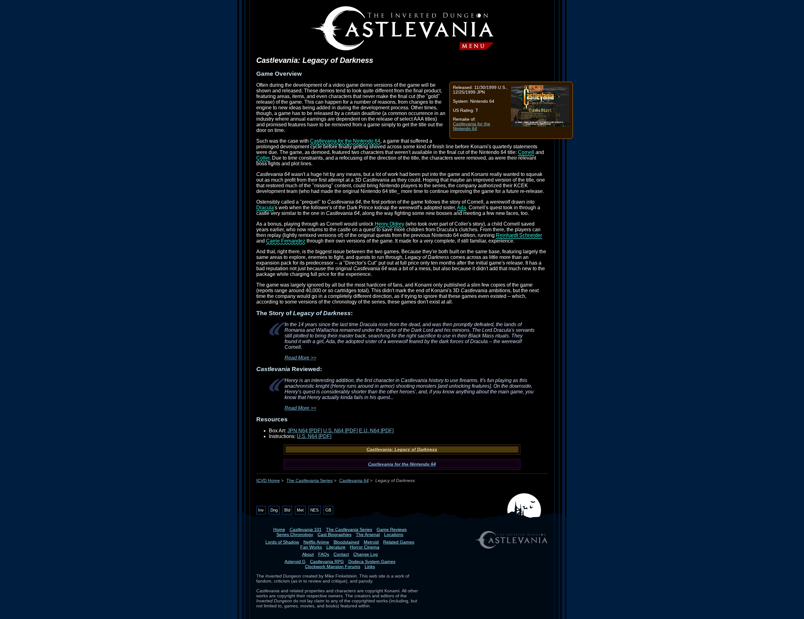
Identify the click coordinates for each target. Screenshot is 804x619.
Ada (461, 207)
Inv (261, 510)
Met (300, 510)
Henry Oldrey (389, 224)
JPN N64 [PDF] (304, 430)
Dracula (265, 207)
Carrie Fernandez (285, 241)
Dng (274, 510)
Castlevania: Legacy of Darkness (402, 449)
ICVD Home (268, 480)
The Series (309, 480)
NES (314, 510)
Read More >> (300, 357)
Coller (262, 158)
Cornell (526, 152)
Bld (287, 510)
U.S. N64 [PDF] (340, 430)
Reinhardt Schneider (519, 235)
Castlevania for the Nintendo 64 (471, 126)
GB (328, 510)
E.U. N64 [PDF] (376, 430)
